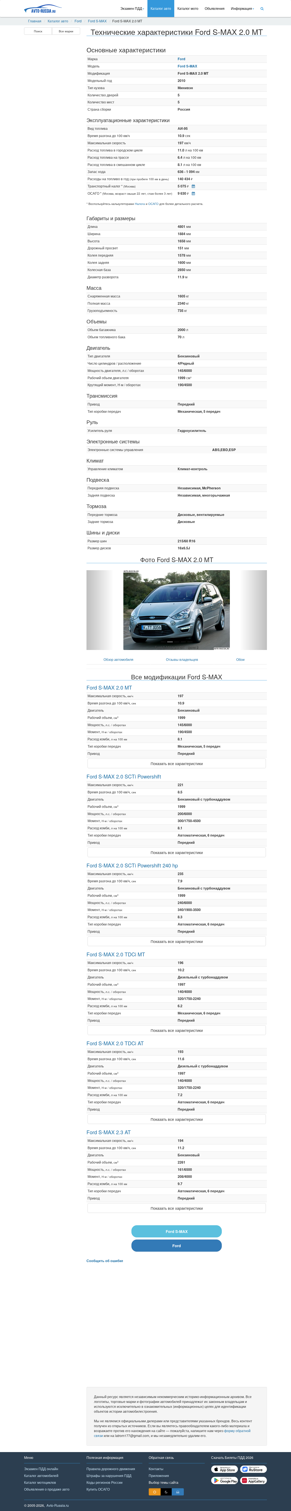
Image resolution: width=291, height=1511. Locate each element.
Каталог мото (187, 8)
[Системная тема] (178, 1491)
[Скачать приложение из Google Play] (224, 1480)
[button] (100, 610)
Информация (241, 8)
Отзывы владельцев (182, 659)
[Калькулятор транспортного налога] (192, 186)
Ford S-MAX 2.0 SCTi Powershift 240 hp (132, 865)
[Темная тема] (166, 1491)
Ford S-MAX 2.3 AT (108, 1132)
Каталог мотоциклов (40, 1482)
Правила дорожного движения (110, 1468)
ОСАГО (153, 203)
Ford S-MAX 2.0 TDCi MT (115, 954)
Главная (34, 21)
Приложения (159, 1475)
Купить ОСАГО (98, 1489)
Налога (140, 203)
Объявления (215, 8)
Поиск (38, 31)
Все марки (66, 31)
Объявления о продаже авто (46, 1489)
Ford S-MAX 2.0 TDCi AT (115, 1043)
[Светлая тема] (155, 1491)
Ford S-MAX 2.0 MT (109, 687)
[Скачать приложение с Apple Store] (224, 1469)
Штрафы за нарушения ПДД (108, 1475)
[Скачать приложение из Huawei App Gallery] (253, 1480)
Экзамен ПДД (131, 8)
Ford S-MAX (97, 21)
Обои (240, 659)
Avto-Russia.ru (57, 1505)
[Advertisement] (51, 103)
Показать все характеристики (177, 763)
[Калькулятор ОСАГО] (192, 193)
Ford (78, 21)
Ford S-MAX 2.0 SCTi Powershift (123, 776)
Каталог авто (161, 8)
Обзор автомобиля (118, 659)
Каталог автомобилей (41, 1475)
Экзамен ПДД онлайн (41, 1468)
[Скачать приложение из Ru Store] (253, 1469)
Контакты (156, 1468)
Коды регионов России (104, 1482)
